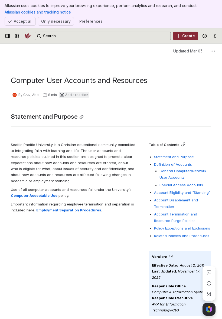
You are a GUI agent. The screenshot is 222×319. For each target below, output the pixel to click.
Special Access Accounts (181, 185)
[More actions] (212, 51)
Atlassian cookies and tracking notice (38, 12)
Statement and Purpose (174, 157)
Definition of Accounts (173, 164)
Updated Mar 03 (188, 51)
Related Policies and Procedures (181, 236)
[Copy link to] (81, 117)
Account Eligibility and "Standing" (182, 192)
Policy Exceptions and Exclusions (182, 228)
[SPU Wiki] (28, 36)
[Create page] (209, 294)
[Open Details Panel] (209, 283)
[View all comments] (209, 272)
